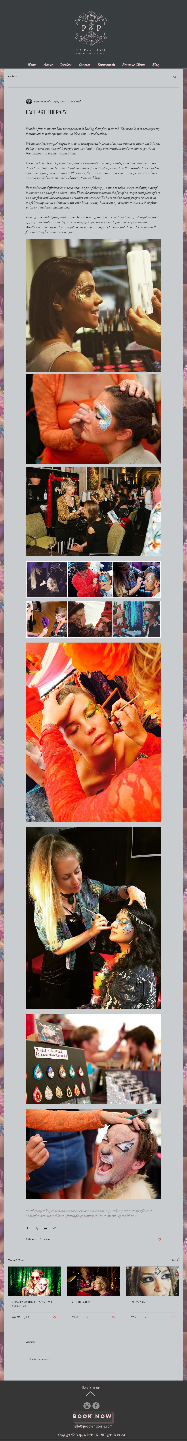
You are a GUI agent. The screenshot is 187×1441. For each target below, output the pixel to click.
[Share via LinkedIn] (45, 1228)
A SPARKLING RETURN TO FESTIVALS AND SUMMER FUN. (32, 1304)
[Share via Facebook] (27, 1228)
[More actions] (159, 101)
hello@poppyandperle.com (92, 1426)
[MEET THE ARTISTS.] (93, 1281)
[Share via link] (54, 1228)
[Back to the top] (90, 1393)
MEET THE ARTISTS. (81, 1302)
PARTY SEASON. (138, 1302)
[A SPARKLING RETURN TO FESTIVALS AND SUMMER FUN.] (34, 1281)
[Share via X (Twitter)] (36, 1228)
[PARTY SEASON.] (152, 1281)
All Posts (12, 76)
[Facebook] (96, 1405)
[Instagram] (87, 1405)
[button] (174, 76)
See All (175, 1259)
